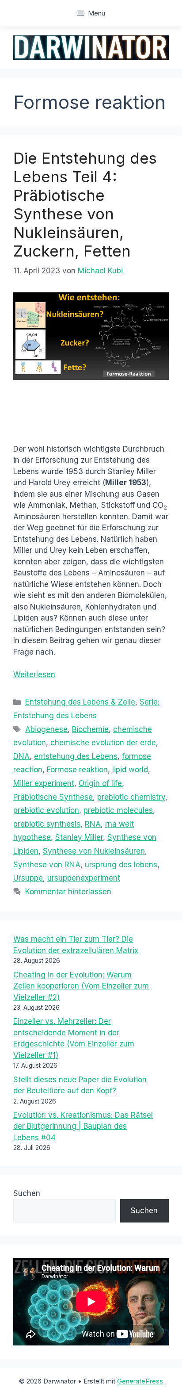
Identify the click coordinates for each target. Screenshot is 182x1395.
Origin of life (100, 783)
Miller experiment (43, 783)
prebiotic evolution (46, 810)
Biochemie (90, 729)
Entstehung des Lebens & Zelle (80, 702)
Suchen (26, 1193)
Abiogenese (46, 729)
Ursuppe (28, 878)
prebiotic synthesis (46, 824)
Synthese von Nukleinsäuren (94, 851)
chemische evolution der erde (103, 742)
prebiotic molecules (118, 810)
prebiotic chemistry (131, 797)
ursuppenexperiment (83, 878)
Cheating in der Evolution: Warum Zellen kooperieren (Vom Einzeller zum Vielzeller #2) (81, 986)
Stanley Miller (79, 837)
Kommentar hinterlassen (68, 891)
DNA (21, 756)
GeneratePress (140, 1381)
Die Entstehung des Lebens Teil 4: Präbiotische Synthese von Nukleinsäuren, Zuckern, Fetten (85, 204)
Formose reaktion (77, 769)
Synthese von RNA (46, 864)
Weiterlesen (34, 674)
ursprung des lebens (121, 864)
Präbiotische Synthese (53, 797)
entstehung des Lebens (76, 756)
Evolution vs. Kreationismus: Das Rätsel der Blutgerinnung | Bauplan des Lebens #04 (83, 1126)
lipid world (130, 769)
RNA (93, 824)
